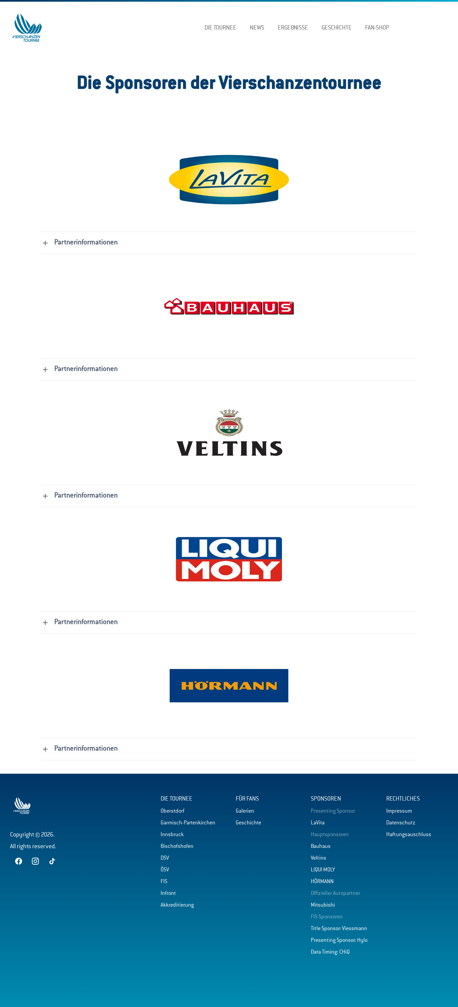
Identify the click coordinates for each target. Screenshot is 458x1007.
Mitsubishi (323, 905)
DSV (165, 858)
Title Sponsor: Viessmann (339, 929)
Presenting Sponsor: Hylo (339, 941)
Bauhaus (321, 847)
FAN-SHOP (377, 28)
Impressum (399, 811)
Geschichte (248, 823)
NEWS (257, 28)
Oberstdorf (172, 811)
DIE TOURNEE (220, 28)
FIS (164, 882)
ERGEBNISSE (293, 28)
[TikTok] (447, 26)
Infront (168, 894)
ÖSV (165, 870)
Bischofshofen (177, 847)
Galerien (245, 811)
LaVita (318, 823)
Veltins (318, 858)
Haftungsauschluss (408, 835)
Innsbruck (172, 835)
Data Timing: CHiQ (330, 952)
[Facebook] (430, 26)
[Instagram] (439, 26)
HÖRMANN (322, 882)
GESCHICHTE (337, 28)
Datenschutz (400, 823)
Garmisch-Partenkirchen (188, 823)
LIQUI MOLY (323, 870)
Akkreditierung (177, 905)
